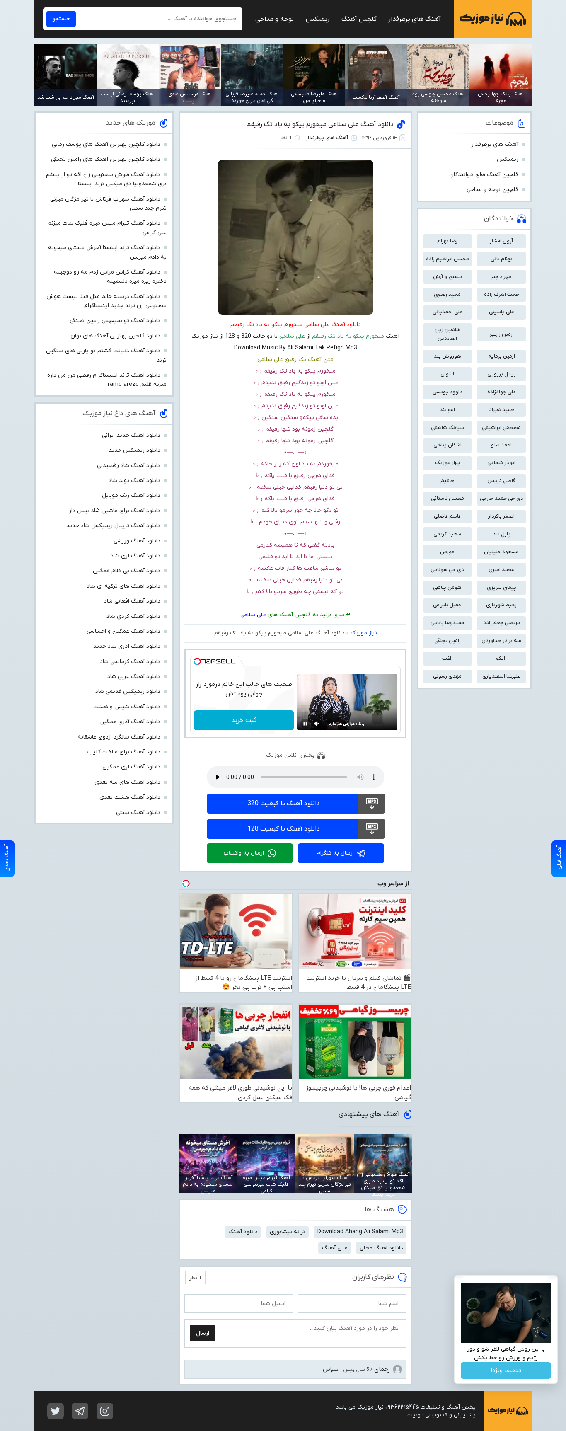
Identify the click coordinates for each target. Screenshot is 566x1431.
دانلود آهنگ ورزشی (137, 541)
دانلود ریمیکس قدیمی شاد (127, 691)
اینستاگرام (105, 1411)
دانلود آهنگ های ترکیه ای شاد (123, 586)
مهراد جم (501, 276)
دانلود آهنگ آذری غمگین (129, 722)
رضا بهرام (447, 241)
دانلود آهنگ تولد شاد (134, 480)
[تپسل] (197, 661)
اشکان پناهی (447, 444)
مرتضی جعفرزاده (501, 622)
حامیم (447, 480)
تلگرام (80, 1411)
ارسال (202, 1333)
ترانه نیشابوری (287, 1232)
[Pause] (305, 724)
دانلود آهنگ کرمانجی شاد (130, 662)
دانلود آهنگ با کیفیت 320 (283, 803)
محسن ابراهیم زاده (447, 258)
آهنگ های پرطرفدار (414, 19)
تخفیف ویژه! (506, 1371)
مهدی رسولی (447, 676)
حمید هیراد (501, 409)
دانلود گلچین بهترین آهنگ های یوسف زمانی (106, 144)
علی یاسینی (501, 311)
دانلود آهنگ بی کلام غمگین (126, 571)
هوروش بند (447, 356)
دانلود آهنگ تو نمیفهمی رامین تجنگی (115, 320)
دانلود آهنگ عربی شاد (133, 676)
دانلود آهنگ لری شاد (135, 556)
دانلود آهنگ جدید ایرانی (131, 435)
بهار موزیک (447, 462)
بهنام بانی (502, 258)
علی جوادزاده (501, 391)
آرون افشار (501, 241)
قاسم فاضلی (447, 516)
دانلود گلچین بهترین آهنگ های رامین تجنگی (105, 159)
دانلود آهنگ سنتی (138, 812)
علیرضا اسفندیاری (501, 676)
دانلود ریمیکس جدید (134, 450)
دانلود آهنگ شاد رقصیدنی (128, 466)
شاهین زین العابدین (447, 334)
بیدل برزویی (501, 374)
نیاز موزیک (493, 19)
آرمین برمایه (501, 356)
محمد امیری (502, 569)
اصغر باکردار (501, 516)
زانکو (501, 658)
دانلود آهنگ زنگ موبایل (131, 495)
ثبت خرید (243, 720)
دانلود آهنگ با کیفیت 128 (283, 829)
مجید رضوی (447, 294)
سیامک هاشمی (447, 427)
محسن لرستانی (447, 498)
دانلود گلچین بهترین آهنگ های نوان (115, 336)
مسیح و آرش (447, 276)
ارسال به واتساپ (244, 853)
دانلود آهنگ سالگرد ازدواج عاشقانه (118, 737)
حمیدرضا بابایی (447, 622)
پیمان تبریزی (501, 587)
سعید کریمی (447, 534)
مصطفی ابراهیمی (501, 427)
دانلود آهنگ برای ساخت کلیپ (123, 752)
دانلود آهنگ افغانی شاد (132, 601)
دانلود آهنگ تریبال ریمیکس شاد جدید (113, 526)
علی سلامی (253, 615)
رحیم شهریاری (501, 604)
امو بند (447, 409)
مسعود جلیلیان (501, 551)
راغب (447, 658)
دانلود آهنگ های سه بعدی (127, 782)
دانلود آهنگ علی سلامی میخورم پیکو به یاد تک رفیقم (320, 124)
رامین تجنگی (447, 640)
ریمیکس (317, 19)
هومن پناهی (447, 587)
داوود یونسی (447, 391)
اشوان (447, 374)
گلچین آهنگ (359, 19)
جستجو (61, 19)
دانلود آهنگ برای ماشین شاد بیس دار (114, 511)
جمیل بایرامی (447, 604)
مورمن (447, 551)
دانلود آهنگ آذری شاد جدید (126, 646)
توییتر (55, 1411)
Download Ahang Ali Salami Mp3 (360, 1232)
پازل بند (501, 534)
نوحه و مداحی (274, 19)
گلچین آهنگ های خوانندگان (483, 175)
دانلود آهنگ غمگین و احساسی (123, 631)
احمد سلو (501, 444)
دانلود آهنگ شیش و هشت (126, 707)
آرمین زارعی (501, 334)
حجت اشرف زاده (501, 294)
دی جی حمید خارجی (501, 498)
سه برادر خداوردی (501, 640)
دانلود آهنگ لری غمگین (131, 767)
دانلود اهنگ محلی (381, 1248)
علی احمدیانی (447, 311)
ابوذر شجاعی (501, 462)
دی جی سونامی (447, 569)
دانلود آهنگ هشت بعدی (129, 797)
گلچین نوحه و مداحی (492, 190)
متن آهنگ (335, 1248)
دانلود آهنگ (243, 1232)
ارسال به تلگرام (335, 853)
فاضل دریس (501, 480)
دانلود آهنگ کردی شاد (133, 616)
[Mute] (317, 724)
